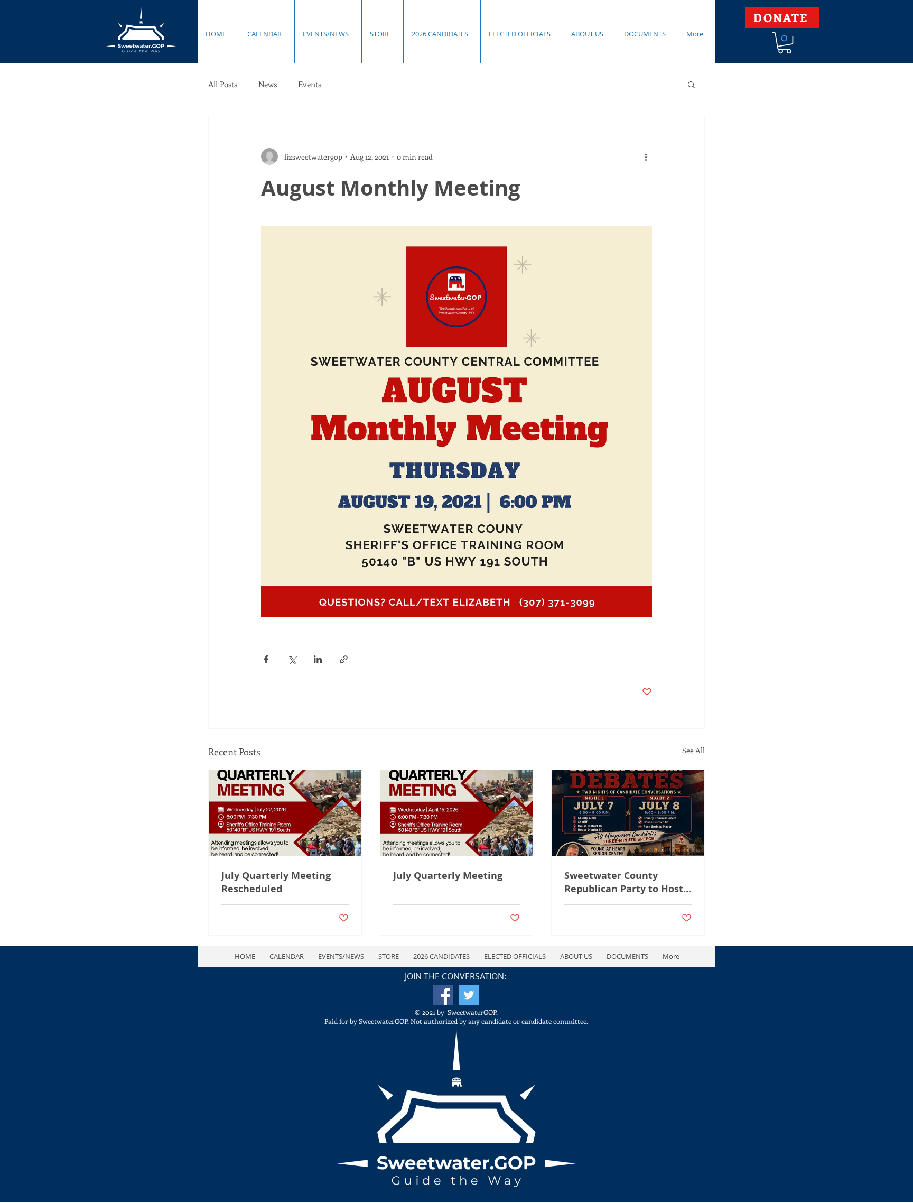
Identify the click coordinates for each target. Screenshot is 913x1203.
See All (693, 750)
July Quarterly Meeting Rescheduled (276, 882)
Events (309, 84)
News (267, 84)
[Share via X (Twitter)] (292, 659)
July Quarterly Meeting (447, 875)
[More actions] (645, 156)
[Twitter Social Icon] (469, 995)
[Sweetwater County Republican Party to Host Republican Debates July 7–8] (628, 813)
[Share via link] (344, 659)
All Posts (222, 84)
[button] (784, 42)
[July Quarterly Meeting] (456, 813)
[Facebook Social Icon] (443, 995)
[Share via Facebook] (266, 659)
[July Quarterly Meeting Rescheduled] (285, 813)
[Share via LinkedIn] (318, 659)
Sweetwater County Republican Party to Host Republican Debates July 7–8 (623, 882)
